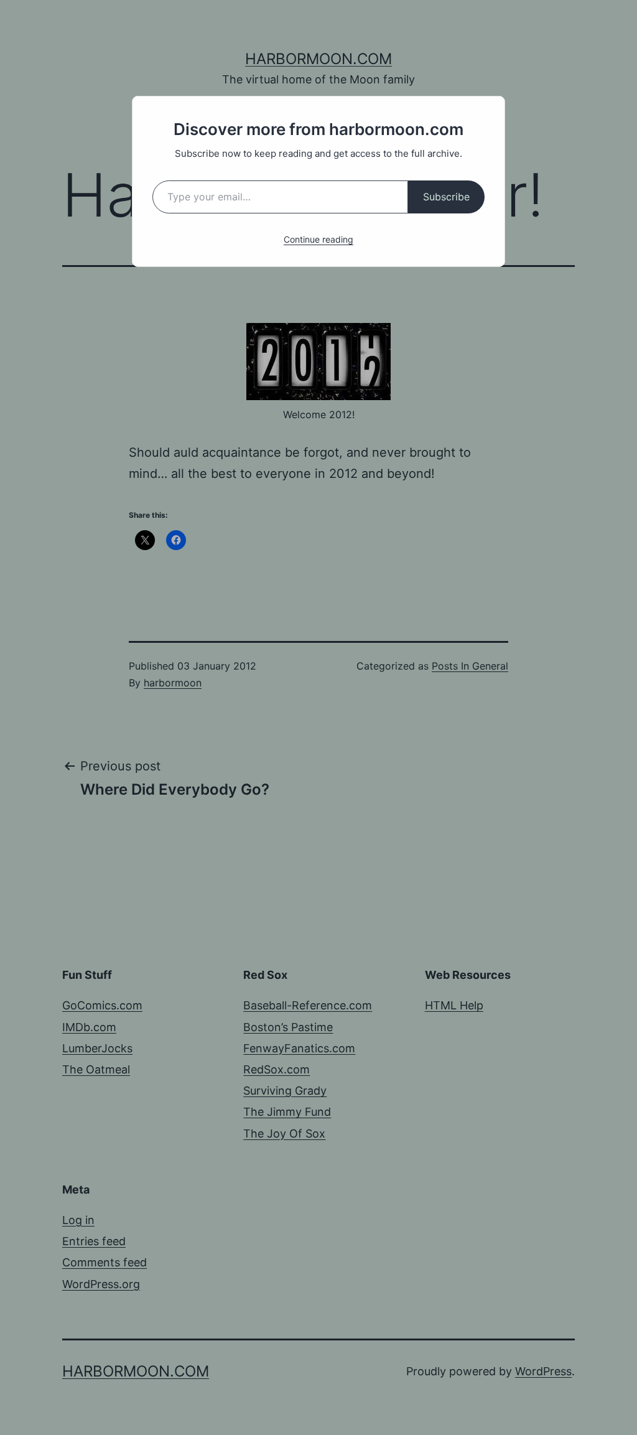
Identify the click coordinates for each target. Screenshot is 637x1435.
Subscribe (446, 196)
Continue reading (318, 239)
